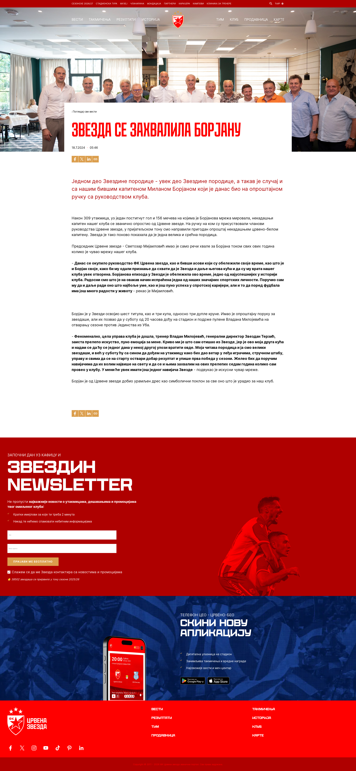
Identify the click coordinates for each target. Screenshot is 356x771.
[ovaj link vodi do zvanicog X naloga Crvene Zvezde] (22, 748)
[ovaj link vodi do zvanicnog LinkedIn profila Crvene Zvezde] (81, 748)
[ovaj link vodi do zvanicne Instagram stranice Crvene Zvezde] (34, 748)
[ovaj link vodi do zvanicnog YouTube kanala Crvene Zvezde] (46, 748)
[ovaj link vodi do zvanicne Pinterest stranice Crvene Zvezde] (69, 748)
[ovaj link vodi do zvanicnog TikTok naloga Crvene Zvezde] (58, 748)
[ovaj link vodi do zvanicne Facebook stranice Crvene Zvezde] (10, 748)
